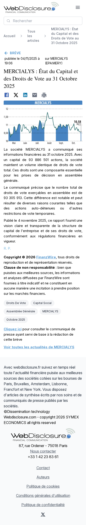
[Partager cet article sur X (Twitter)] (16, 95)
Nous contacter (43, 451)
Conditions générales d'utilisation (43, 495)
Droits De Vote (16, 303)
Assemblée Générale (20, 311)
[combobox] (43, 21)
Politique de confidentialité (43, 504)
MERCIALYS (50, 311)
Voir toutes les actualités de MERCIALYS (39, 347)
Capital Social (42, 303)
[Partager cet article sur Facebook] (6, 95)
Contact (43, 467)
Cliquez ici (13, 329)
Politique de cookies (43, 486)
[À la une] (31, 7)
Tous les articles (33, 35)
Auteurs (43, 477)
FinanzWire (46, 257)
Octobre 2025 (15, 319)
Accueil (9, 36)
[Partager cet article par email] (35, 95)
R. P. (7, 248)
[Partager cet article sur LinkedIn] (25, 95)
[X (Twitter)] (43, 514)
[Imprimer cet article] (44, 95)
